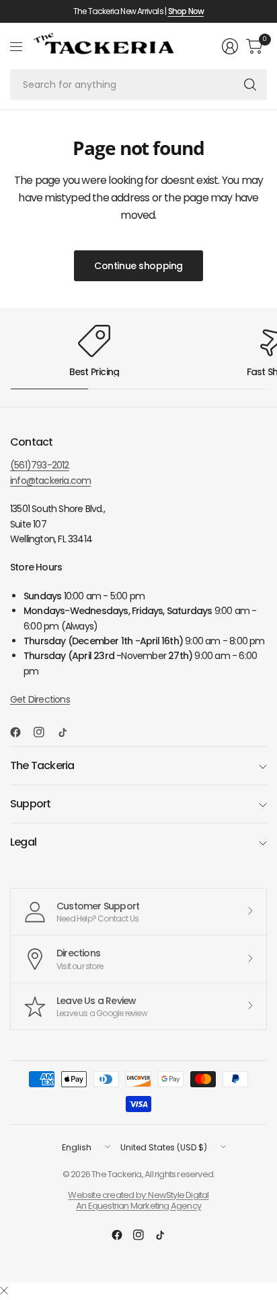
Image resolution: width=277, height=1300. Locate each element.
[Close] (4, 1291)
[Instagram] (44, 732)
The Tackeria (42, 765)
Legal (23, 842)
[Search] (250, 84)
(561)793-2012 (39, 465)
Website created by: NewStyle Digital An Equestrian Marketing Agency (138, 1200)
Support (30, 803)
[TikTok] (68, 732)
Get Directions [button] (40, 699)
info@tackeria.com (50, 480)
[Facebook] (21, 732)
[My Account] (230, 46)
